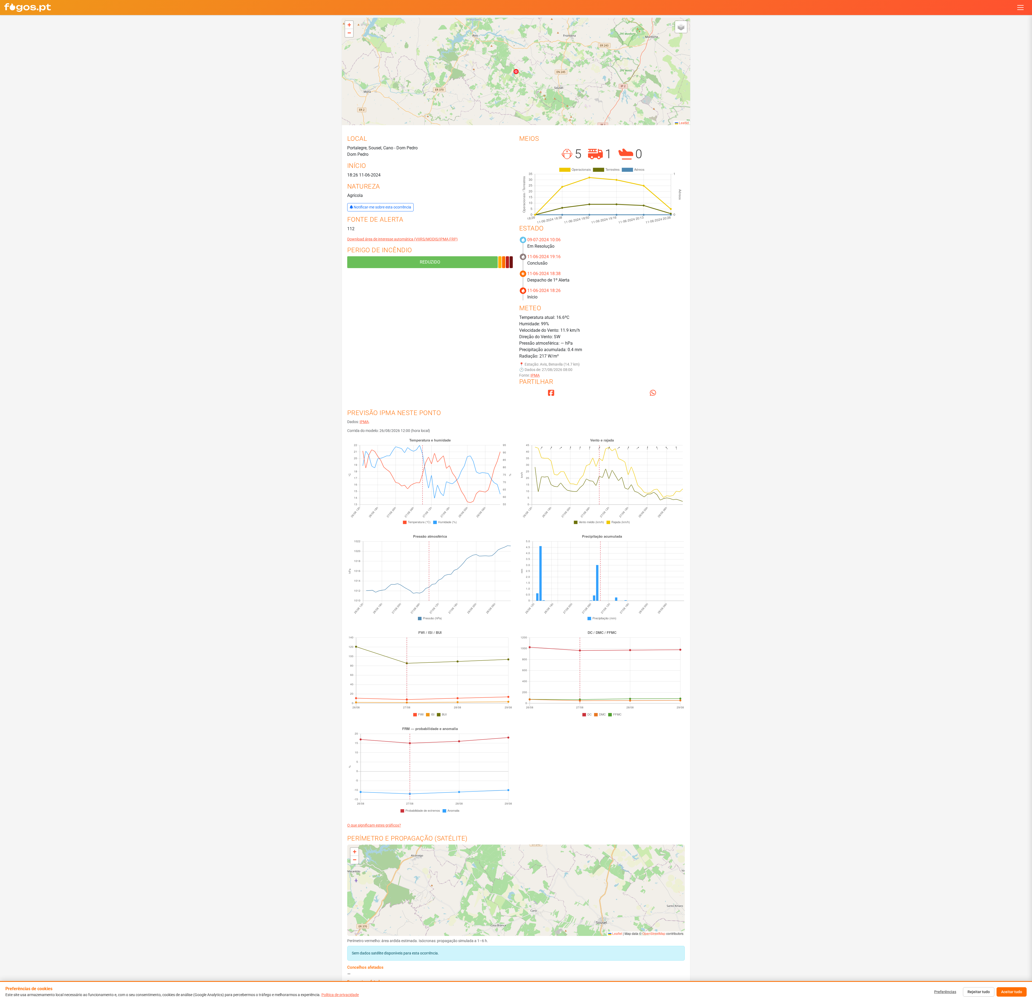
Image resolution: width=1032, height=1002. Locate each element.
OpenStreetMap (653, 933)
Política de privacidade (340, 995)
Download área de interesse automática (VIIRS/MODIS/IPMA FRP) (402, 239)
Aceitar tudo (1011, 992)
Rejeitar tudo (979, 992)
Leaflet (683, 122)
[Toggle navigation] (1020, 7)
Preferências (945, 992)
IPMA (535, 375)
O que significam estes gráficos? (374, 825)
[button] (349, 25)
